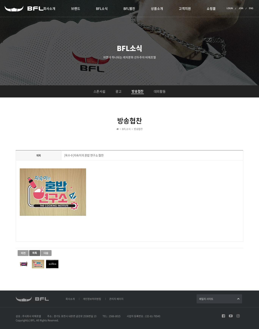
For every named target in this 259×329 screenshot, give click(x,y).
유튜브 (231, 316)
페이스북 (223, 316)
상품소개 (157, 8)
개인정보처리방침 (92, 299)
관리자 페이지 (116, 299)
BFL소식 (102, 8)
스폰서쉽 (99, 91)
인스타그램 (238, 316)
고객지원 (185, 8)
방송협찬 (137, 91)
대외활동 (160, 91)
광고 (118, 91)
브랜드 (75, 8)
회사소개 (49, 8)
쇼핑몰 (211, 8)
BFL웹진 (129, 8)
